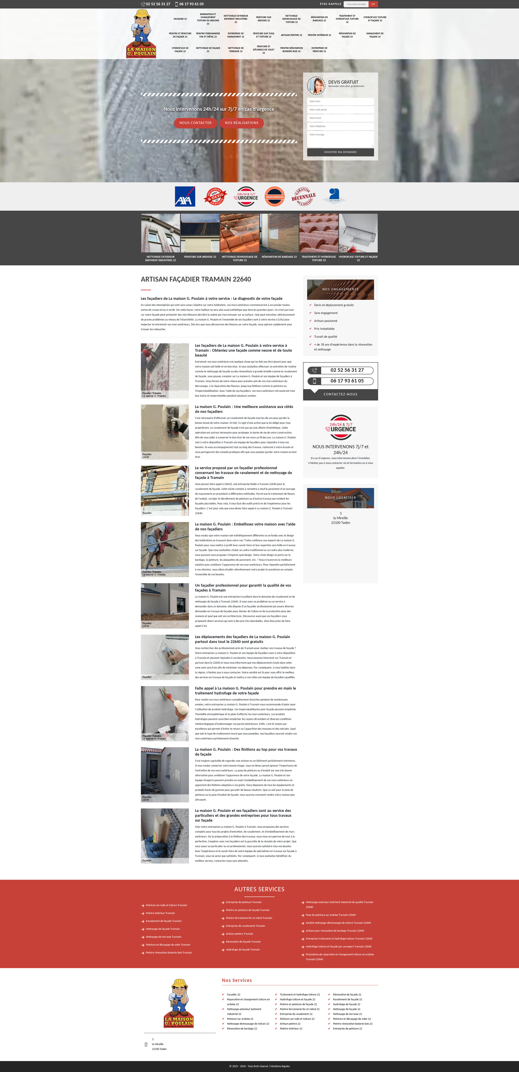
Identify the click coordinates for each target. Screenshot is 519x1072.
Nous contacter (196, 123)
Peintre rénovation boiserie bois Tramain (169, 952)
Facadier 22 (180, 19)
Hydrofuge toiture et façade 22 (375, 19)
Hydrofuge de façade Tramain (243, 949)
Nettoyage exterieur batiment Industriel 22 (236, 19)
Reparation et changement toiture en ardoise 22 (208, 19)
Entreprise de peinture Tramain (244, 902)
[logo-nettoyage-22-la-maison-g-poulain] (141, 34)
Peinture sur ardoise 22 (263, 19)
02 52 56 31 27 (158, 4)
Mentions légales (280, 1066)
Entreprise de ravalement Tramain (245, 926)
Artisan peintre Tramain (239, 933)
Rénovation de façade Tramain (243, 941)
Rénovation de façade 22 (347, 35)
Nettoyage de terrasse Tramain (163, 937)
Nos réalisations (241, 123)
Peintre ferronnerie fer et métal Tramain (249, 918)
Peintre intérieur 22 (319, 35)
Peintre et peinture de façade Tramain (247, 910)
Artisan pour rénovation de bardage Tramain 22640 (335, 930)
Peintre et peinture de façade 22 (180, 35)
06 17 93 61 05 (191, 4)
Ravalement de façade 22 (375, 35)
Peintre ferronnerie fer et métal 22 (208, 35)
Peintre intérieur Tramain (160, 913)
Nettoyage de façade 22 (208, 50)
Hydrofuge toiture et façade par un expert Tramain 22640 (338, 946)
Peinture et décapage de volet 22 (263, 49)
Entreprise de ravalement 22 (235, 35)
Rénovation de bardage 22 (319, 19)
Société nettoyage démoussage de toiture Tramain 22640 (338, 923)
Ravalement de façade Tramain (163, 921)
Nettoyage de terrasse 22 (236, 50)
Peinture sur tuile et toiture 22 (263, 35)
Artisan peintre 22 (291, 35)
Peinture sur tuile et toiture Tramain (166, 905)
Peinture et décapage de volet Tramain (168, 944)
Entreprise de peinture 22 (319, 50)
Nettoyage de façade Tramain (163, 929)
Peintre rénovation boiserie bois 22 (291, 50)
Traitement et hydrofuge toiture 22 (347, 19)
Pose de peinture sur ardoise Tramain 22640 (331, 915)
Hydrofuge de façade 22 (180, 50)
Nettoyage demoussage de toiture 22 (291, 19)
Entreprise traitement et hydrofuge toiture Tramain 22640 (339, 938)
